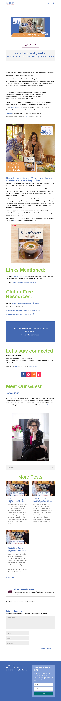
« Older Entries (10, 577)
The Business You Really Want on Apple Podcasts (23, 310)
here (26, 116)
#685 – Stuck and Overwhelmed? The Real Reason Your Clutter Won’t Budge (17, 549)
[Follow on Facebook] (23, 374)
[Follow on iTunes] (33, 374)
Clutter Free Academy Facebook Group (25, 282)
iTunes (16, 366)
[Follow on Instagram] (28, 374)
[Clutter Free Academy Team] (10, 593)
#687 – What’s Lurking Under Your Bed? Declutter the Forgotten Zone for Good (17, 500)
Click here (9, 113)
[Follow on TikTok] (39, 374)
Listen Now (30, 44)
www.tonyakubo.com (46, 405)
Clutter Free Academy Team (24, 589)
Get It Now (44, 694)
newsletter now (33, 366)
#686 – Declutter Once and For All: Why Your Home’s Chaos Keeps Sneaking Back (42, 500)
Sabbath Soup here (16, 107)
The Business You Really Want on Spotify (20, 314)
